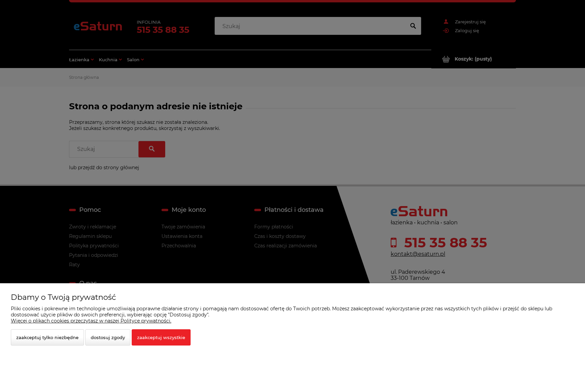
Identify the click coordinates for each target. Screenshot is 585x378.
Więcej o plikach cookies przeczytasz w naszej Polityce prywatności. (91, 321)
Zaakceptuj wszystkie (161, 337)
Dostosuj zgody (108, 337)
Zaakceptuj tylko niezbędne (47, 337)
